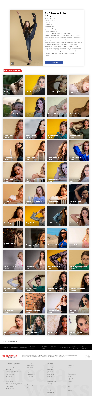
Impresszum (6, 347)
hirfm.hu (70, 390)
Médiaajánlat (14, 347)
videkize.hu (50, 383)
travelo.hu (49, 378)
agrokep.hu (29, 388)
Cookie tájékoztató (75, 347)
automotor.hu (50, 367)
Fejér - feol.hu (9, 376)
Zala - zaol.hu (30, 367)
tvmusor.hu (49, 384)
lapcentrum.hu (71, 381)
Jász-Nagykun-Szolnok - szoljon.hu (14, 383)
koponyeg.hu (71, 378)
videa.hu (70, 379)
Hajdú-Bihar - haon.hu (11, 379)
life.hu (69, 367)
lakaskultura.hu (50, 369)
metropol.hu (71, 365)
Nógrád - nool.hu (9, 386)
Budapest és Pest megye (12, 70)
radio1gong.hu (71, 388)
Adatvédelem (23, 347)
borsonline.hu (50, 392)
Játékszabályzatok (65, 347)
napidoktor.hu (50, 374)
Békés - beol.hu (9, 369)
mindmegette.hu (51, 376)
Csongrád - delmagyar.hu (11, 372)
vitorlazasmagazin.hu (52, 381)
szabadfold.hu (30, 376)
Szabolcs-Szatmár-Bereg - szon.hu (14, 390)
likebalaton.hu (50, 372)
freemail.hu (70, 376)
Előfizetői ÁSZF (53, 347)
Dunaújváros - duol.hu (11, 374)
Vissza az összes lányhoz (10, 341)
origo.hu (28, 379)
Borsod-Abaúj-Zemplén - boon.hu (13, 371)
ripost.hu (70, 363)
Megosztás (54, 63)
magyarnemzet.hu (31, 374)
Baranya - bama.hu (10, 367)
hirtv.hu (28, 378)
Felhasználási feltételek (32, 347)
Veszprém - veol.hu (31, 365)
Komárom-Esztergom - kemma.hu (13, 384)
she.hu (69, 368)
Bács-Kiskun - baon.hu (11, 366)
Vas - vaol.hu (29, 363)
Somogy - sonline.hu (10, 388)
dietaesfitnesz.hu (51, 379)
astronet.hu (50, 366)
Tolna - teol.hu (9, 391)
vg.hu (28, 387)
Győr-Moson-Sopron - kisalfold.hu (13, 378)
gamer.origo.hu (50, 371)
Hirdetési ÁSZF (44, 347)
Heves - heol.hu (9, 381)
